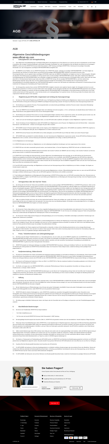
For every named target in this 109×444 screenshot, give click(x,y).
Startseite (15, 40)
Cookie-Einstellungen (92, 441)
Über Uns (52, 433)
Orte (75, 6)
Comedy (37, 425)
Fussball (41, 6)
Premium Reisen (54, 422)
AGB (65, 425)
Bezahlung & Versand (69, 430)
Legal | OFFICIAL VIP (23, 40)
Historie (52, 436)
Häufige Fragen (53, 430)
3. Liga (22, 425)
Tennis (21, 428)
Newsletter (80, 6)
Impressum (66, 428)
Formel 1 (22, 436)
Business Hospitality (54, 420)
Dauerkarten (33, 6)
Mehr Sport (47, 6)
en (94, 1)
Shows (36, 430)
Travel (69, 6)
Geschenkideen (53, 425)
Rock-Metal (37, 433)
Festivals (37, 422)
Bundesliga (23, 420)
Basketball (22, 430)
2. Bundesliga (23, 422)
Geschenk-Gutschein (55, 428)
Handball (22, 433)
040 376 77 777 (58, 388)
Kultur (36, 428)
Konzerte (55, 6)
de (95, 1)
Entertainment (62, 6)
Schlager (37, 436)
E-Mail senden (76, 388)
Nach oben (54, 403)
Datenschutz (67, 422)
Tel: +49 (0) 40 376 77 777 (83, 2)
